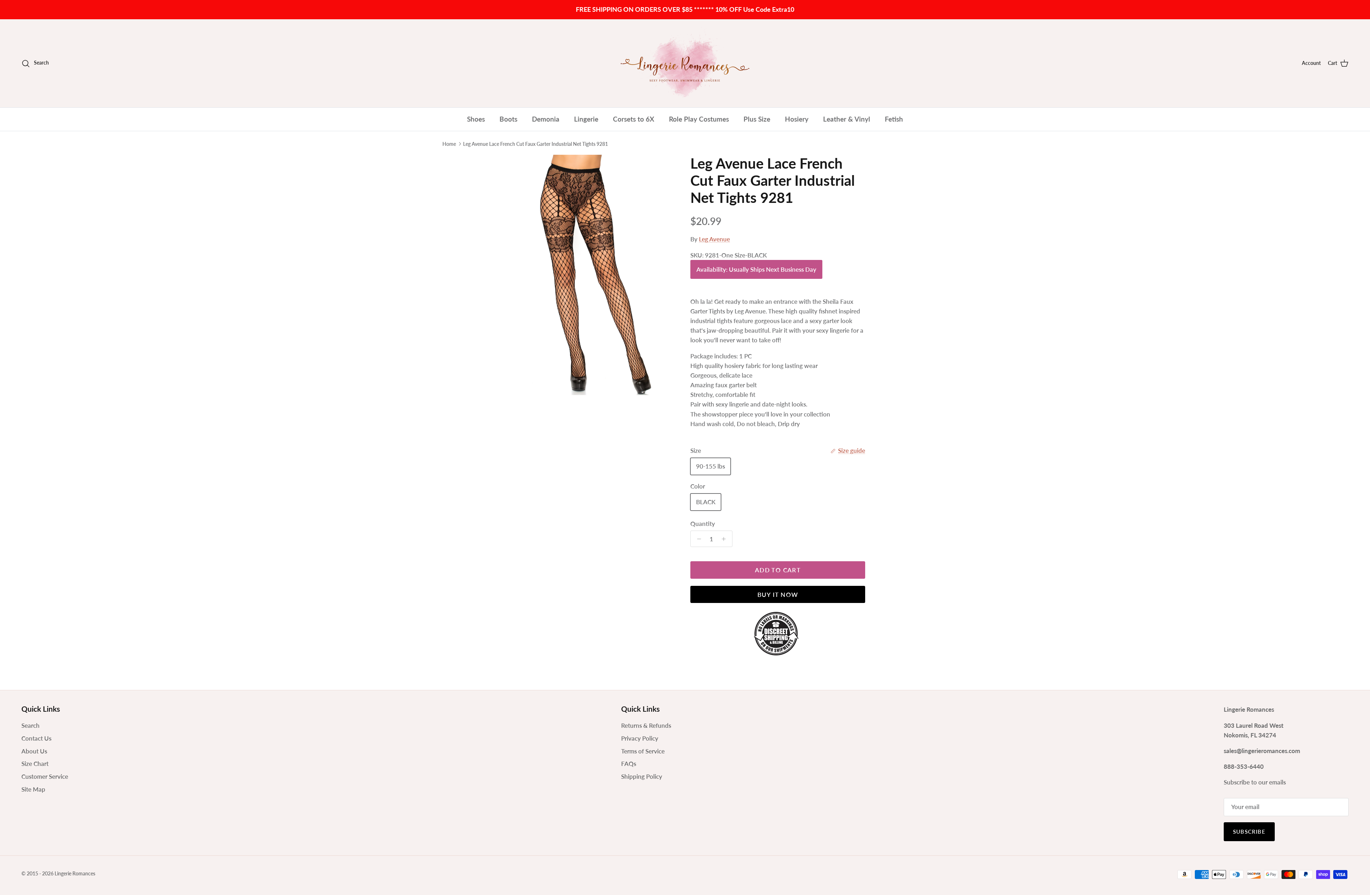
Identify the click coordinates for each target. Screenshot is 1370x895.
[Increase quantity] (725, 539)
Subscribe (1249, 831)
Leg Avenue (714, 239)
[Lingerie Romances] (685, 63)
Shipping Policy (641, 776)
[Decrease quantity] (697, 539)
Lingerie (586, 119)
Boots (508, 119)
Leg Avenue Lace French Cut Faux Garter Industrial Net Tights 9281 (535, 144)
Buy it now (777, 594)
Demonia (545, 119)
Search (30, 725)
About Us (34, 751)
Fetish (894, 119)
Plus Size (757, 119)
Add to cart (778, 570)
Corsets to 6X (633, 119)
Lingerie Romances (75, 873)
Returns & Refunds (646, 725)
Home (449, 144)
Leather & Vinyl (846, 119)
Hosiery (796, 119)
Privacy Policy (639, 738)
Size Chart (35, 763)
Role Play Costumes (699, 119)
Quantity (702, 523)
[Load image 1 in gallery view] (590, 275)
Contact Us (36, 738)
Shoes (476, 119)
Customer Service (44, 776)
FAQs (628, 763)
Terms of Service (643, 751)
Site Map (33, 789)
